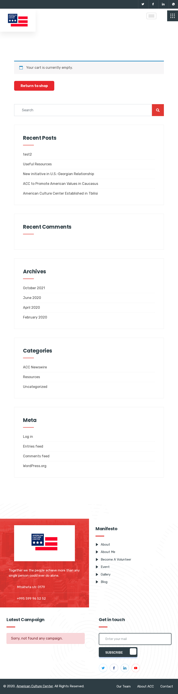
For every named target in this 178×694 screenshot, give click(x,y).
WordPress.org (34, 466)
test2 (27, 154)
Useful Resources (37, 164)
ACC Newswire (35, 367)
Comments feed (36, 456)
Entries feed (33, 446)
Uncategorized (35, 387)
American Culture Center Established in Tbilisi (60, 193)
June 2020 (32, 298)
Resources (31, 377)
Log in (28, 437)
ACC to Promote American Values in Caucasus (60, 184)
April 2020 (31, 307)
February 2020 (35, 317)
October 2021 (34, 288)
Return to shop (34, 86)
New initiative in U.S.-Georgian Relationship (58, 174)
